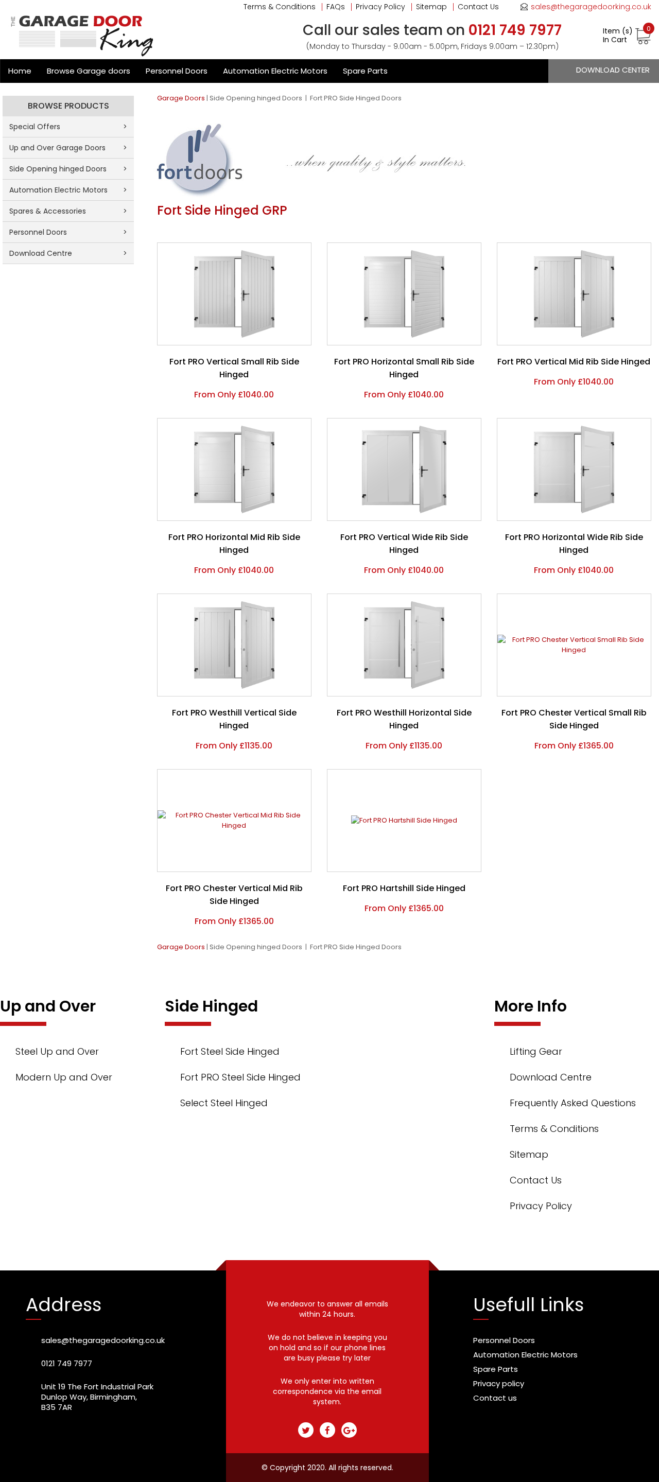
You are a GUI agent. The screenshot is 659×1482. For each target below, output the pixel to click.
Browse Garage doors (88, 70)
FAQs (335, 7)
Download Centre (68, 253)
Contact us (495, 1397)
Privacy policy (498, 1383)
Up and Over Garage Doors (68, 148)
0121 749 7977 (66, 1363)
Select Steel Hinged (224, 1102)
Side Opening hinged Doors (257, 98)
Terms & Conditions (280, 7)
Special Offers (68, 126)
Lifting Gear (536, 1051)
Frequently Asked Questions (573, 1102)
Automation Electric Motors (275, 70)
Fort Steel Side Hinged (230, 1051)
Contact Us (478, 7)
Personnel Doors (176, 70)
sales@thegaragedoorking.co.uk (591, 7)
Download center (613, 69)
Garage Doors (181, 98)
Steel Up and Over (57, 1051)
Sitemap (431, 7)
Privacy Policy (380, 7)
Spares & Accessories (68, 211)
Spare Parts (365, 70)
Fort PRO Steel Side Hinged (240, 1077)
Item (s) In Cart (627, 35)
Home (19, 70)
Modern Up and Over (63, 1077)
